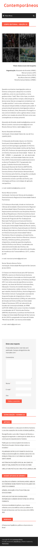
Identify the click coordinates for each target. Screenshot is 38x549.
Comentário (10, 357)
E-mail (8, 389)
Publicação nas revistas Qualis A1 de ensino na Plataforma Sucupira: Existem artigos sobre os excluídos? (16, 445)
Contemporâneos (21, 5)
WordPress (17, 541)
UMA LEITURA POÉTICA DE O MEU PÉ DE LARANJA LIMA (19, 469)
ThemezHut (5, 543)
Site (7, 395)
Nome (8, 383)
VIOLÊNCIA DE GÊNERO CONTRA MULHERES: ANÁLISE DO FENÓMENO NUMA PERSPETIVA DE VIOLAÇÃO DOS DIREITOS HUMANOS (18, 484)
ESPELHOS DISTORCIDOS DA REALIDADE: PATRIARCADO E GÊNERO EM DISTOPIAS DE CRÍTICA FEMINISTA (18, 499)
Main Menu (8, 16)
